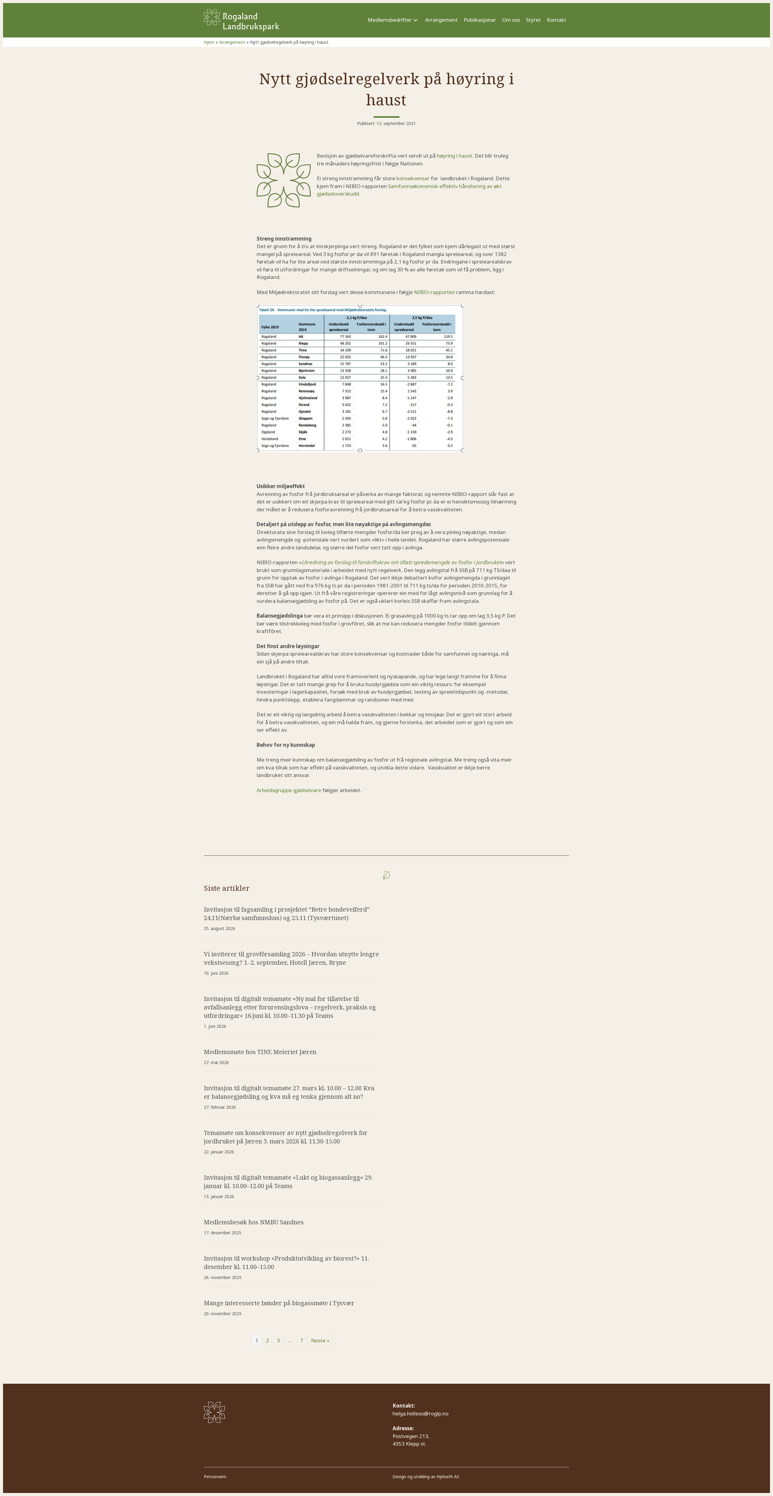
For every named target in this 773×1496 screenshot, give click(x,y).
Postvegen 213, (412, 1436)
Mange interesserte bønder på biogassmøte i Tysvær (279, 1303)
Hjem (209, 42)
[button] (415, 20)
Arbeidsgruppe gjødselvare (289, 790)
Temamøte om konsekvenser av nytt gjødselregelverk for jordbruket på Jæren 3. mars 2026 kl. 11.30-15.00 (285, 1137)
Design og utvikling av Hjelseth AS (426, 1476)
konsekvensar (413, 178)
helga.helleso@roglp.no (420, 1413)
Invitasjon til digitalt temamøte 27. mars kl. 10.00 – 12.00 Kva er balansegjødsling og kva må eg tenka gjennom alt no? (289, 1092)
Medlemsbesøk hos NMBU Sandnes (254, 1222)
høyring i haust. (455, 155)
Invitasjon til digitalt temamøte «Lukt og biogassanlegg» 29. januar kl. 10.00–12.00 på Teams (288, 1181)
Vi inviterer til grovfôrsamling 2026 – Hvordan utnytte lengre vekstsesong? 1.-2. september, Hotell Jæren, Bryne (291, 958)
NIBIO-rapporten (434, 292)
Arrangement (232, 42)
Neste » (320, 1340)
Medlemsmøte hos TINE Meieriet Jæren (260, 1052)
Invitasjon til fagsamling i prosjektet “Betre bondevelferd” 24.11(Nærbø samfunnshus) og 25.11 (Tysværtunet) (287, 913)
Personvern (215, 1476)
